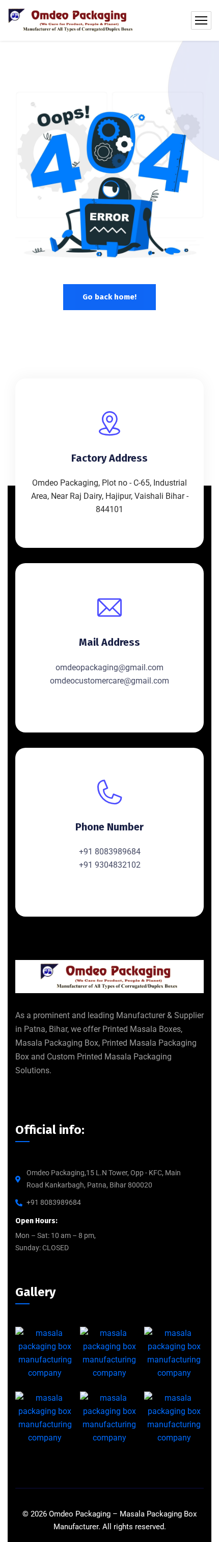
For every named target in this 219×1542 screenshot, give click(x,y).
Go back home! (109, 296)
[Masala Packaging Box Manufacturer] (71, 20)
